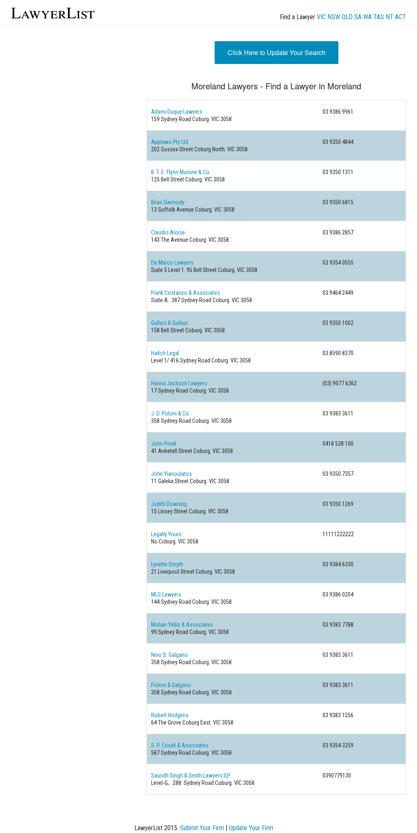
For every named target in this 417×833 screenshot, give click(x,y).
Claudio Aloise (168, 232)
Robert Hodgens (170, 715)
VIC (321, 17)
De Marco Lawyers (172, 262)
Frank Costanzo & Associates (185, 292)
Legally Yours (166, 534)
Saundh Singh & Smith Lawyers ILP (190, 775)
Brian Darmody (167, 202)
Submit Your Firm (202, 828)
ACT (400, 17)
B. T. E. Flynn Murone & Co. (181, 172)
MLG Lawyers (166, 594)
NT (389, 17)
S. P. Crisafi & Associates (179, 745)
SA (358, 17)
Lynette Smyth (167, 564)
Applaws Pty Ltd (169, 142)
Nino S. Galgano (169, 655)
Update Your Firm (251, 828)
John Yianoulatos (171, 474)
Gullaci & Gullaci (169, 323)
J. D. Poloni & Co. (170, 413)
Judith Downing (169, 504)
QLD (347, 17)
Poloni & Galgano (171, 685)
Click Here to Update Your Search (276, 52)
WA (367, 17)
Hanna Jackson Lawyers (179, 383)
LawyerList (52, 12)
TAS (378, 17)
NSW (333, 17)
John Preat (163, 443)
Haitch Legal (165, 353)
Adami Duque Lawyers (176, 111)
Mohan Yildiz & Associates (182, 624)
